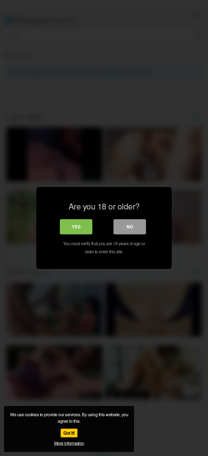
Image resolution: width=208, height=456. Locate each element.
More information (69, 443)
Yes (76, 227)
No (129, 227)
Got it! (69, 433)
